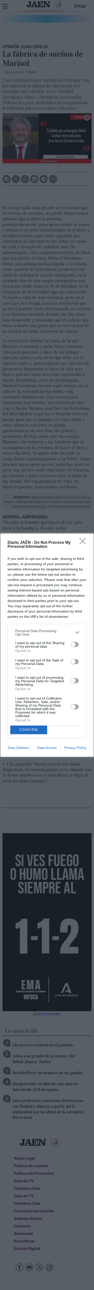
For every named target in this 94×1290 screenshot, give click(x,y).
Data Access (47, 748)
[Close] (84, 543)
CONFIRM (28, 730)
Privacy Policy (75, 748)
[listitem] (47, 632)
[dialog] (47, 645)
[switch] (75, 644)
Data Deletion (18, 748)
